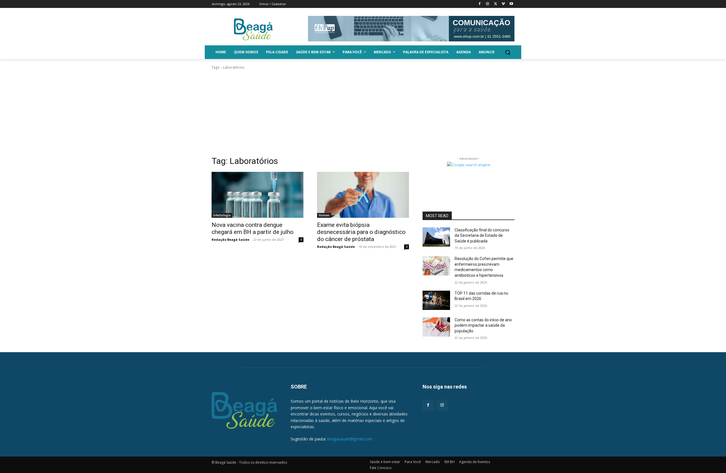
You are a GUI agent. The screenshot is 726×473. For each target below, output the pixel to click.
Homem (324, 215)
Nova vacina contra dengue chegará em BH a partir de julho (253, 228)
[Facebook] (479, 4)
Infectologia (222, 215)
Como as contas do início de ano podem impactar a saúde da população (483, 325)
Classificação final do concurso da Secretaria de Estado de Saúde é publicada (482, 235)
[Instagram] (487, 4)
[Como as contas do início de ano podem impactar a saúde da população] (436, 327)
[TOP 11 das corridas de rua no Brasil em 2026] (436, 300)
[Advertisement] (363, 113)
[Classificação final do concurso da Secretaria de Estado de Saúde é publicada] (436, 237)
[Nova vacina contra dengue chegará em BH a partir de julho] (257, 195)
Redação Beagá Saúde (230, 239)
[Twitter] (495, 4)
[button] (507, 52)
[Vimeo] (503, 4)
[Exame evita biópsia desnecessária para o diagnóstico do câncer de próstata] (363, 195)
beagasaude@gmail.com (349, 439)
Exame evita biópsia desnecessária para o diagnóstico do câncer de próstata (361, 231)
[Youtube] (511, 4)
